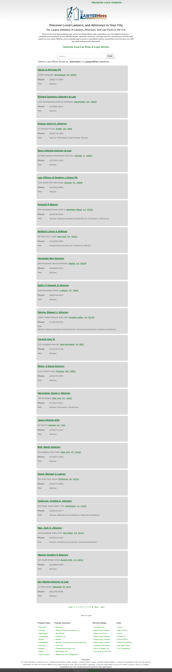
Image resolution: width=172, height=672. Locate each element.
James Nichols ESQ (49, 420)
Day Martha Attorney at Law (53, 581)
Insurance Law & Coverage (87, 329)
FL (74, 183)
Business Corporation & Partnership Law (72, 218)
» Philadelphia (43, 642)
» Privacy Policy (122, 639)
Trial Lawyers (93, 218)
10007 (69, 398)
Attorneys (52, 84)
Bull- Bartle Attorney (49, 447)
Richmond (63, 479)
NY (68, 236)
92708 (91, 317)
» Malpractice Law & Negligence (66, 654)
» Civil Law (58, 645)
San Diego (68, 533)
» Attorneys (59, 627)
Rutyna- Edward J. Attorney (53, 312)
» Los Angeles (43, 636)
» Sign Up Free (121, 630)
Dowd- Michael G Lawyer (52, 474)
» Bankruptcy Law (61, 651)
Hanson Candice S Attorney (53, 555)
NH (64, 129)
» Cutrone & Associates (101, 645)
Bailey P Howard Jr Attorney (53, 285)
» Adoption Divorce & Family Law (67, 630)
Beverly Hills (66, 560)
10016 (74, 236)
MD (67, 371)
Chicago (78, 156)
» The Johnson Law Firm (102, 651)
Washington (79, 102)
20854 (73, 371)
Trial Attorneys (73, 407)
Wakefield (57, 587)
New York (61, 236)
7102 (63, 425)
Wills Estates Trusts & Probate (69, 138)
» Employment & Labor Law (65, 648)
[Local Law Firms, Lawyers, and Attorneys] (86, 23)
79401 (76, 290)
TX (70, 290)
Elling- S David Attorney (51, 366)
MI (68, 75)
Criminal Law (104, 218)
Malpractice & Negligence (90, 515)
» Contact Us (121, 636)
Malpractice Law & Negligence (68, 515)
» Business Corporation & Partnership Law (70, 642)
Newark (52, 425)
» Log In (119, 633)
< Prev (70, 607)
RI (64, 587)
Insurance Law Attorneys (107, 329)
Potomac (60, 371)
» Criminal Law (60, 636)
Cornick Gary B (46, 339)
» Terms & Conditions (124, 642)
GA (77, 263)
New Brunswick (67, 344)
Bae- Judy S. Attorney (50, 528)
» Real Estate (59, 633)
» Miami (41, 651)
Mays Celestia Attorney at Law (54, 150)
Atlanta (71, 263)
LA (78, 506)
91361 (90, 209)
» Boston (41, 639)
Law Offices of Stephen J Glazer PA (57, 177)
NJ (77, 344)
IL (84, 156)
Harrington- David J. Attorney (54, 393)
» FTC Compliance (123, 648)
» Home (119, 627)
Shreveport (70, 506)
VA (70, 479)
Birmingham (60, 75)
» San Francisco (44, 654)
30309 (83, 263)
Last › (102, 607)
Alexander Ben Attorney (51, 258)
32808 (79, 183)
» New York (42, 627)
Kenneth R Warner (48, 204)
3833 (69, 129)
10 (92, 607)
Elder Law (53, 138)
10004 (78, 452)
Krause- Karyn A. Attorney (52, 123)
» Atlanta (41, 648)
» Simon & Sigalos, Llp (101, 648)
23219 (76, 479)
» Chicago (41, 630)
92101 (81, 533)
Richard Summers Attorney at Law (57, 96)
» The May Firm (98, 627)
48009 (73, 75)
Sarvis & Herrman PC (49, 69)
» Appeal (58, 639)
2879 (68, 587)
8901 (81, 344)
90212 (80, 560)
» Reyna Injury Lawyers (101, 630)
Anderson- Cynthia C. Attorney (55, 501)
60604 (89, 156)
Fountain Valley (76, 317)
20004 (94, 102)
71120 (83, 506)
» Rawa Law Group (100, 633)
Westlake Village (74, 209)
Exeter (59, 129)
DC (88, 102)
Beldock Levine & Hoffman (52, 231)
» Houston (41, 645)
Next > (96, 607)
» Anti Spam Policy (123, 645)
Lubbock (64, 290)
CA (84, 209)
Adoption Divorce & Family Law (60, 245)
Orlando (68, 183)
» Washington (43, 633)
